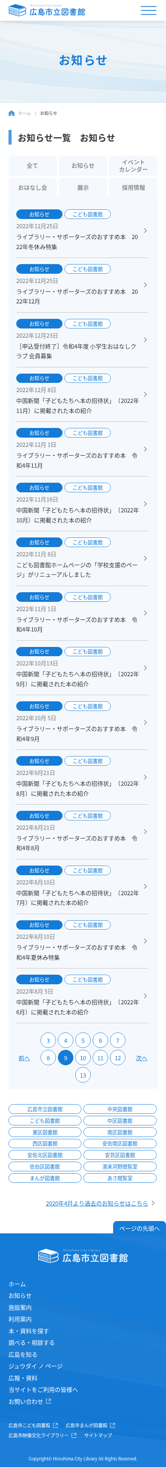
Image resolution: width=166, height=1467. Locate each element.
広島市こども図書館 (29, 1425)
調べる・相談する (31, 1342)
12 (118, 1058)
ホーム (24, 113)
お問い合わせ (25, 1401)
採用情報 (133, 187)
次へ (141, 1058)
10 (83, 1058)
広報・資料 (22, 1378)
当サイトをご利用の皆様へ (43, 1389)
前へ (24, 1058)
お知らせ (83, 165)
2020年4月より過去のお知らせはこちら (97, 1203)
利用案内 (20, 1319)
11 (100, 1058)
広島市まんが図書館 (86, 1425)
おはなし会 (32, 187)
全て (32, 165)
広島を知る (22, 1354)
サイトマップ (98, 1435)
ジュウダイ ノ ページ (35, 1366)
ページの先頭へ (139, 1228)
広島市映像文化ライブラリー (38, 1435)
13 (83, 1075)
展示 (83, 187)
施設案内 (20, 1307)
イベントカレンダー (133, 165)
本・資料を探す (28, 1331)
